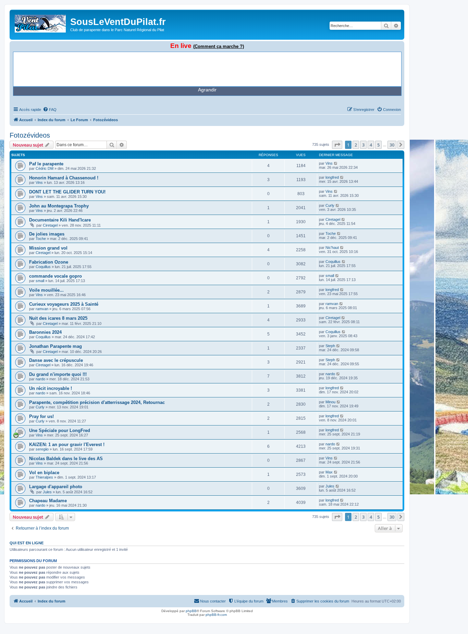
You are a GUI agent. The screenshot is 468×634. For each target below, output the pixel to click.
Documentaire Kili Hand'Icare (60, 220)
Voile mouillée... (46, 290)
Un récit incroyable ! (50, 388)
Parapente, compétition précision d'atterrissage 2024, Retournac (97, 402)
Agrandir (207, 89)
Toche (41, 239)
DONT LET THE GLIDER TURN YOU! (67, 191)
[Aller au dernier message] (336, 163)
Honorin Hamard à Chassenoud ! (63, 177)
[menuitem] (50, 109)
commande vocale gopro (55, 276)
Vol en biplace (44, 472)
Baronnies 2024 (45, 332)
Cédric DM (44, 168)
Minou (330, 402)
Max (329, 472)
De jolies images (46, 234)
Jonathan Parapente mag (55, 346)
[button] (337, 145)
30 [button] (392, 145)
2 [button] (356, 145)
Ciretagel (50, 225)
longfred (332, 177)
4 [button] (371, 145)
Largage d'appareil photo (55, 486)
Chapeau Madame (48, 500)
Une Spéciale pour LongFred (59, 430)
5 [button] (378, 145)
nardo (40, 379)
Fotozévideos (30, 135)
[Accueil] (40, 22)
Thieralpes (44, 477)
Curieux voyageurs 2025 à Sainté (63, 304)
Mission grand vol (48, 248)
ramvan (42, 309)
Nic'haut (332, 247)
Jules (47, 492)
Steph (330, 346)
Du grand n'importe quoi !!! (58, 374)
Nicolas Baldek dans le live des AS (66, 458)
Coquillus (43, 267)
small (40, 281)
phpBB (191, 611)
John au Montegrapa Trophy (59, 205)
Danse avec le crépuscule (56, 360)
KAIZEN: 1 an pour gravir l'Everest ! (66, 444)
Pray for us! (41, 416)
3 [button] (363, 145)
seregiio (42, 449)
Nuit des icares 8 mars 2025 (58, 318)
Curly (329, 205)
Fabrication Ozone (48, 262)
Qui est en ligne (27, 543)
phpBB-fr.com (216, 615)
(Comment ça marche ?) (218, 46)
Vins (329, 163)
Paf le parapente (46, 163)
